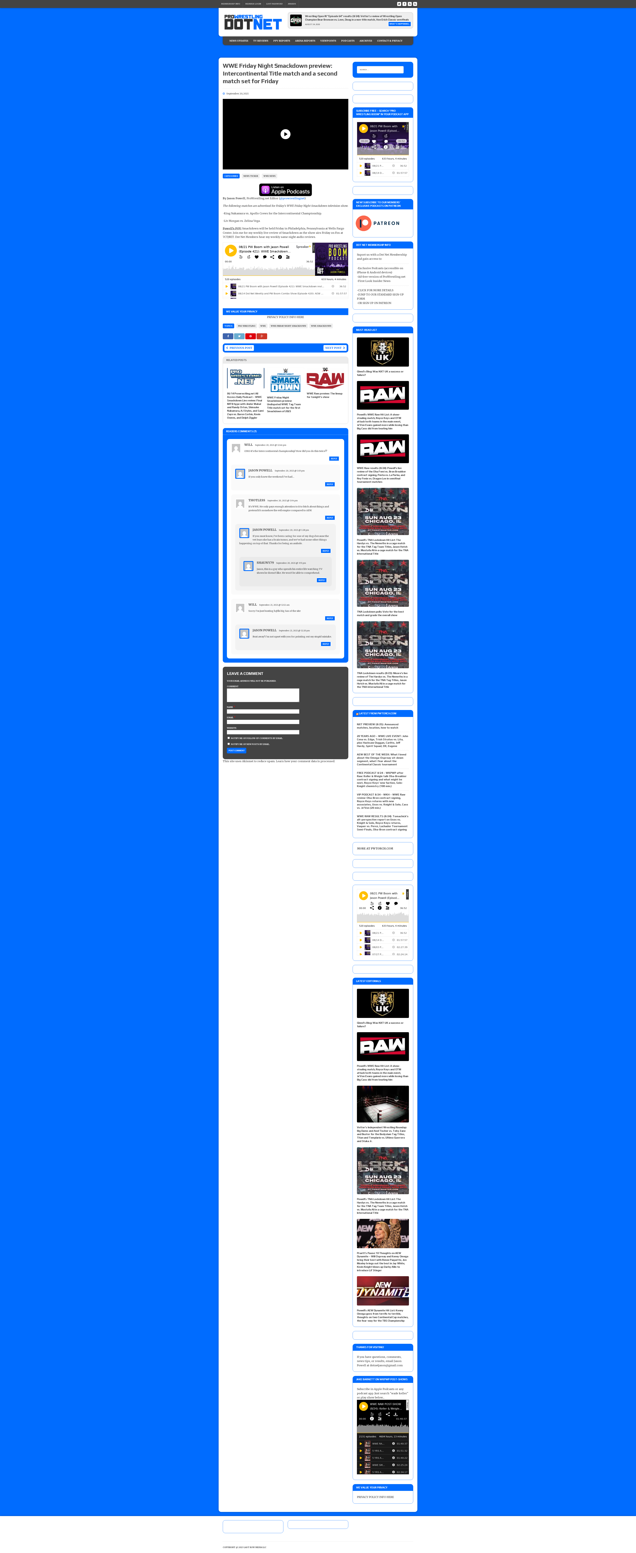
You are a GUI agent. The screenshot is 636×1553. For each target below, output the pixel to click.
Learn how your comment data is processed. (305, 761)
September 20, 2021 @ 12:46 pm (270, 445)
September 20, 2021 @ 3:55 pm (291, 563)
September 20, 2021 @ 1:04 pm (282, 500)
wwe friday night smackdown (288, 326)
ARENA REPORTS (305, 40)
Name (230, 707)
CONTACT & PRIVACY (389, 40)
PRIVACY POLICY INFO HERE (285, 317)
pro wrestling (246, 326)
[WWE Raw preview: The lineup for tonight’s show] (325, 386)
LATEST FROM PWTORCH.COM (377, 713)
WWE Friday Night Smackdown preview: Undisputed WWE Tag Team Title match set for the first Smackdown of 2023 (284, 404)
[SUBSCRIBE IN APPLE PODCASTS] (285, 194)
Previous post (241, 348)
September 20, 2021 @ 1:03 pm (290, 470)
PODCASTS (348, 40)
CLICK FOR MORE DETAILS (375, 290)
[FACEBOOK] (404, 3)
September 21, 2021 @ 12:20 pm (294, 630)
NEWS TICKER (250, 176)
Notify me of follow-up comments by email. (257, 738)
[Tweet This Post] (239, 336)
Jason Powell (260, 470)
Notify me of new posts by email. (250, 744)
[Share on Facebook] (228, 336)
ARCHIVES (366, 40)
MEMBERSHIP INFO (230, 4)
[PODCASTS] (415, 3)
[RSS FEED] (409, 3)
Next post (333, 348)
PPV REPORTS (281, 40)
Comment (232, 686)
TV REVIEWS (260, 40)
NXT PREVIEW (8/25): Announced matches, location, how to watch (377, 726)
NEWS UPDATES (238, 40)
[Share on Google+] (262, 336)
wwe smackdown (321, 326)
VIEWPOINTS (328, 40)
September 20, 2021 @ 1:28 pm (294, 530)
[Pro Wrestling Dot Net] (253, 22)
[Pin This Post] (251, 336)
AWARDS (292, 4)
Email (230, 717)
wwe (263, 326)
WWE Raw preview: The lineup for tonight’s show (324, 395)
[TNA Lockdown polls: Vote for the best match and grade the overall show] (383, 604)
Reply (334, 458)
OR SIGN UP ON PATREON (374, 303)
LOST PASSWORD (274, 4)
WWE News (270, 176)
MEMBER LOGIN (253, 4)
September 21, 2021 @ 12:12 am (274, 605)
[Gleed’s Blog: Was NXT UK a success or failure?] (383, 364)
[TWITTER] (399, 3)
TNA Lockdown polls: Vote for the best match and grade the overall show (380, 613)
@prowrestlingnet (292, 198)
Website (232, 728)
